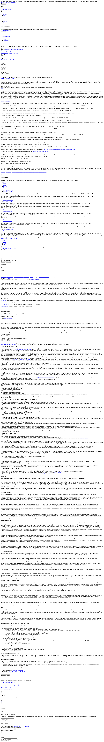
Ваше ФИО (3, 708)
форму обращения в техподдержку (17, 671)
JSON (4, 243)
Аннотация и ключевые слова (8, 78)
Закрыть (3, 261)
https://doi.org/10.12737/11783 (7, 59)
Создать (8, 278)
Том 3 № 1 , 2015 (31, 48)
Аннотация (6, 38)
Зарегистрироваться (10, 730)
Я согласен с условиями (8, 726)
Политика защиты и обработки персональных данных (20, 277)
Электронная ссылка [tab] (8, 190)
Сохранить (8, 261)
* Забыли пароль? (35, 279)
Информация (6, 36)
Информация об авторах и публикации (10, 53)
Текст (4, 39)
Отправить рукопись (6, 9)
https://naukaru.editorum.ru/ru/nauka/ (9, 344)
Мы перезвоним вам (5, 675)
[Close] (1, 174)
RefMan (10, 238)
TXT (4, 244)
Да (1, 701)
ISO (4, 240)
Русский (5, 14)
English (5, 15)
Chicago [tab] (5, 186)
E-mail (2, 720)
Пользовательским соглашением (8, 2)
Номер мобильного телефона (8, 714)
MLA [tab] (4, 183)
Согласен (3, 3)
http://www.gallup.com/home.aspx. (41, 151)
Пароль (2, 739)
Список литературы (5, 101)
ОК (15, 729)
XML (4, 242)
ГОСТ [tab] (4, 182)
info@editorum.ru (8, 318)
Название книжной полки (7, 260)
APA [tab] (4, 185)
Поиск (2, 6)
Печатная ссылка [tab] (7, 191)
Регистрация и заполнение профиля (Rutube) (11, 685)
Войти (29, 279)
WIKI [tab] (4, 187)
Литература (6, 40)
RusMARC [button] (15, 238)
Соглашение (4, 277)
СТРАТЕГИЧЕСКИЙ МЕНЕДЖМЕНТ (14, 49)
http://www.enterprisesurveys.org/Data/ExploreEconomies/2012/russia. (59, 149)
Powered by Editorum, (44, 277)
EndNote (6, 238)
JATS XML (13, 248)
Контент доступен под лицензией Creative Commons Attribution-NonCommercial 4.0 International (23, 172)
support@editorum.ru (18, 670)
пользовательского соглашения (21, 726)
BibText (2, 238)
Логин (2, 737)
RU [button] (1, 11)
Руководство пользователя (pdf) (8, 682)
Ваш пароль (3, 722)
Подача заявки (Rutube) (6, 687)
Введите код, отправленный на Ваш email (11, 727)
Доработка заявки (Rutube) (7, 689)
